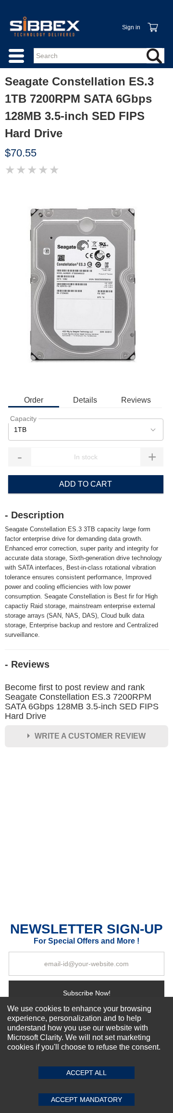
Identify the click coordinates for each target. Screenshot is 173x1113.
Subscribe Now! (87, 993)
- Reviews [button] (27, 664)
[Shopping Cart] (152, 22)
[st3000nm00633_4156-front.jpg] (86, 284)
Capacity (23, 418)
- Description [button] (34, 515)
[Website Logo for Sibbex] (45, 26)
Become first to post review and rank (82, 701)
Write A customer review (90, 736)
